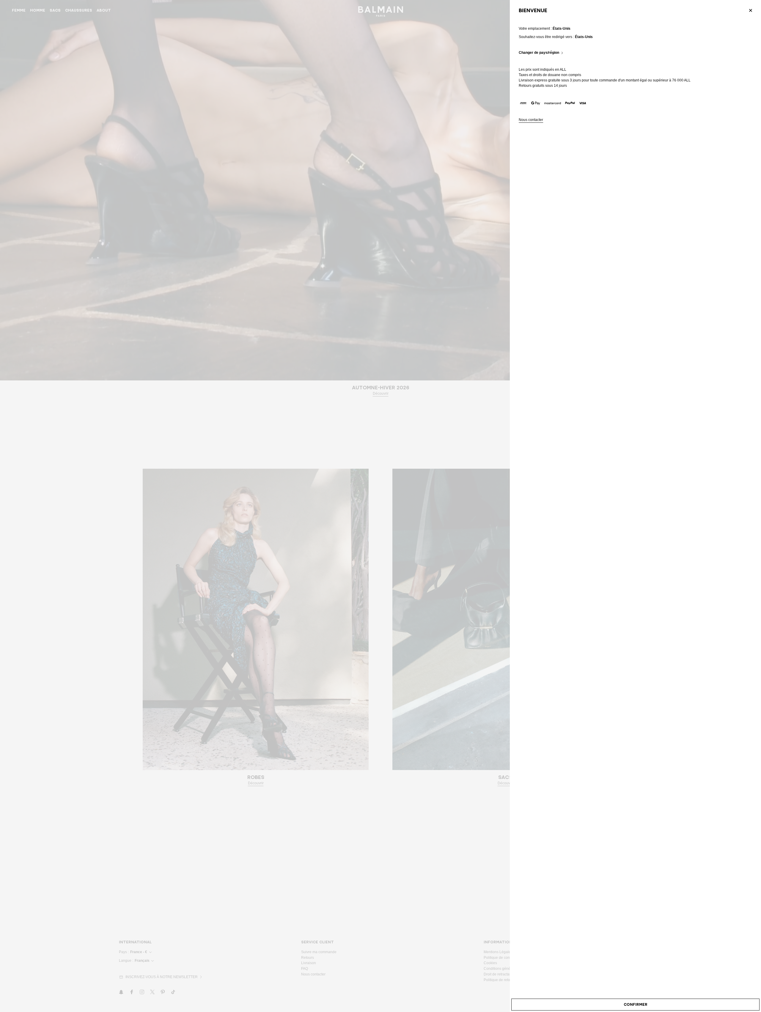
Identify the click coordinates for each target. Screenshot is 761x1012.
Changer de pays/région (539, 53)
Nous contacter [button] (531, 120)
